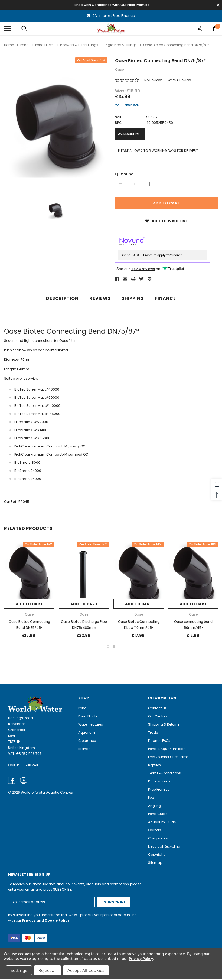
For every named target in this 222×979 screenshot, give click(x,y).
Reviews (100, 298)
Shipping (133, 298)
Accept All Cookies (86, 970)
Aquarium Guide (162, 822)
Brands (84, 748)
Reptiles (154, 765)
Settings (19, 970)
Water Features (90, 724)
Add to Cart (29, 604)
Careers (154, 830)
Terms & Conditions (164, 773)
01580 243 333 (32, 765)
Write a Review (179, 80)
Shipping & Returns (163, 724)
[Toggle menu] (7, 28)
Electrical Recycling (164, 846)
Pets (151, 797)
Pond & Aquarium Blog (167, 748)
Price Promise (158, 789)
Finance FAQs (159, 740)
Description (62, 298)
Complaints (158, 838)
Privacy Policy (159, 781)
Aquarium (86, 732)
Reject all (47, 970)
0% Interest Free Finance (113, 15)
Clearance (87, 740)
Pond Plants (87, 716)
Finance (165, 298)
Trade (153, 732)
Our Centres (157, 716)
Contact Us (157, 708)
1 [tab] (108, 646)
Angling (154, 805)
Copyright (156, 854)
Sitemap (155, 862)
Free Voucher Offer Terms (168, 757)
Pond (82, 708)
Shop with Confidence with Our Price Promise (111, 4)
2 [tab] (114, 646)
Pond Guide (157, 813)
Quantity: (124, 174)
